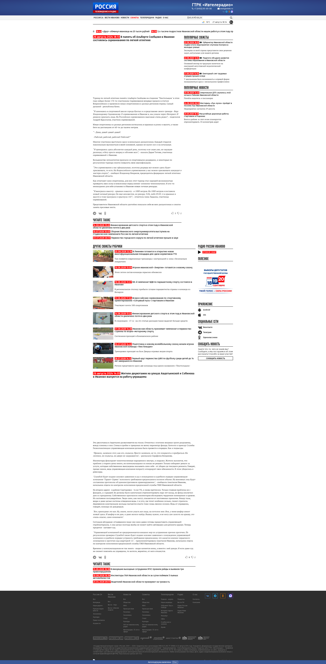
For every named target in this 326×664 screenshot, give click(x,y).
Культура (96, 617)
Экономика (97, 614)
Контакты (196, 599)
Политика (126, 612)
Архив (163, 627)
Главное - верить (167, 599)
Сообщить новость (215, 358)
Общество (127, 602)
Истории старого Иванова (167, 612)
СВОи (163, 619)
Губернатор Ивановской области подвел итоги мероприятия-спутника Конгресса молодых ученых (208, 44)
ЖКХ (125, 606)
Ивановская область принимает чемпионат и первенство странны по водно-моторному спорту (153, 330)
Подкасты (181, 599)
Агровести (96, 623)
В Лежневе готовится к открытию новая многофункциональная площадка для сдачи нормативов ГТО (146, 252)
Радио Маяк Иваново (182, 612)
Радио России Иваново (182, 606)
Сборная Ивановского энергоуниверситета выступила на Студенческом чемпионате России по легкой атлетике (131, 232)
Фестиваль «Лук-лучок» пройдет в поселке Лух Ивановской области (208, 104)
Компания (196, 602)
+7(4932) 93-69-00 (166, 650)
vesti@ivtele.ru (226, 8)
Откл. (175, 662)
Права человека (99, 620)
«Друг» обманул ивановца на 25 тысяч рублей (108, 31)
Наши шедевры (166, 602)
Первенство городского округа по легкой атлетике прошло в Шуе (144, 238)
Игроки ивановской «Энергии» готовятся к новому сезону (162, 267)
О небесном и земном (166, 623)
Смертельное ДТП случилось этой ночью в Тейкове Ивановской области (207, 93)
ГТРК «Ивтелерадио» (212, 4)
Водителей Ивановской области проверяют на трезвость (140, 582)
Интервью (96, 602)
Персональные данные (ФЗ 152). (130, 654)
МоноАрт (164, 616)
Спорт (125, 618)
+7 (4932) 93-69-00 (203, 8)
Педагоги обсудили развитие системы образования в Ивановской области (206, 59)
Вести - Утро (112, 605)
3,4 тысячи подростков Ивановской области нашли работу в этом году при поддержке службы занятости (194, 31)
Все (94, 599)
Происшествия (128, 609)
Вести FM (181, 602)
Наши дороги (97, 606)
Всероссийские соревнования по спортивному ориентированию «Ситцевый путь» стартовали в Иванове (148, 299)
